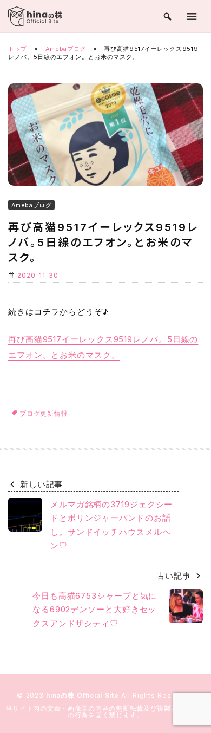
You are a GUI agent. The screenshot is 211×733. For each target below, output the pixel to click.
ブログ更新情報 (43, 413)
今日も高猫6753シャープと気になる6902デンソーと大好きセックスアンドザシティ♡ (94, 610)
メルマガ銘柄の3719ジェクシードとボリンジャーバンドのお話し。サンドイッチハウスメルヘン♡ (111, 525)
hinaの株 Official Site (83, 695)
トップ (17, 49)
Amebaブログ (65, 49)
